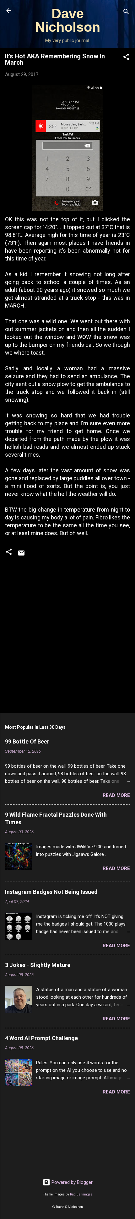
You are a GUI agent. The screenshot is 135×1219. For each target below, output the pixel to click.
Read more (116, 795)
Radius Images (81, 1194)
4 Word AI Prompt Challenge (41, 1038)
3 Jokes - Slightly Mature (37, 965)
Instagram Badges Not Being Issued (51, 892)
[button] (126, 58)
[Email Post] (21, 555)
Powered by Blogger (71, 1182)
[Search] (126, 12)
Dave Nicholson (67, 20)
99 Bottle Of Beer (27, 741)
